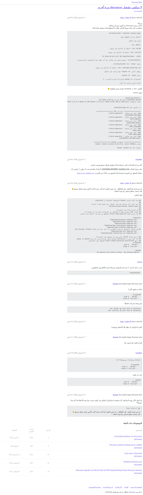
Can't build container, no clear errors (128, 436)
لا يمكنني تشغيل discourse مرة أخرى (120, 7)
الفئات (126, 487)
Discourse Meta (137, 2)
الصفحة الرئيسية (136, 487)
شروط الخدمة (108, 487)
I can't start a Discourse (133, 453)
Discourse (132, 492)
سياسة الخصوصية (95, 487)
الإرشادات (118, 487)
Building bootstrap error (133, 461)
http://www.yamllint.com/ (85, 173)
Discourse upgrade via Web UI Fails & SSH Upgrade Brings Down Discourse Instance (109, 470)
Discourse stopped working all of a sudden (126, 445)
